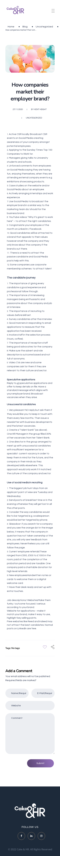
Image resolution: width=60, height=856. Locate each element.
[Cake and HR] (15, 10)
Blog (25, 26)
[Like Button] (45, 647)
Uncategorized (44, 26)
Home (11, 26)
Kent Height (40, 109)
